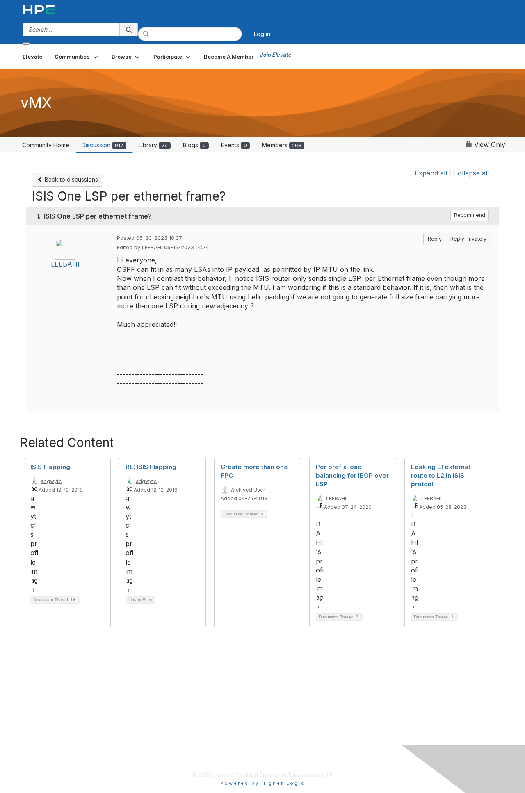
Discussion (102, 144)
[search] (129, 29)
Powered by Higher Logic (262, 783)
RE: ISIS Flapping (151, 467)
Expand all (431, 173)
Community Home (45, 144)
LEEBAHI (65, 264)
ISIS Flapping (50, 467)
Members (281, 144)
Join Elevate (275, 54)
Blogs (194, 144)
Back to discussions (70, 179)
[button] (76, 56)
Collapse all (471, 173)
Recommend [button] (469, 215)
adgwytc (51, 481)
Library (153, 144)
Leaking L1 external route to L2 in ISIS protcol (440, 475)
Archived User (248, 490)
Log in (262, 33)
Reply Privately (468, 239)
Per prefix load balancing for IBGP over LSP (352, 475)
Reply (435, 239)
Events (234, 144)
